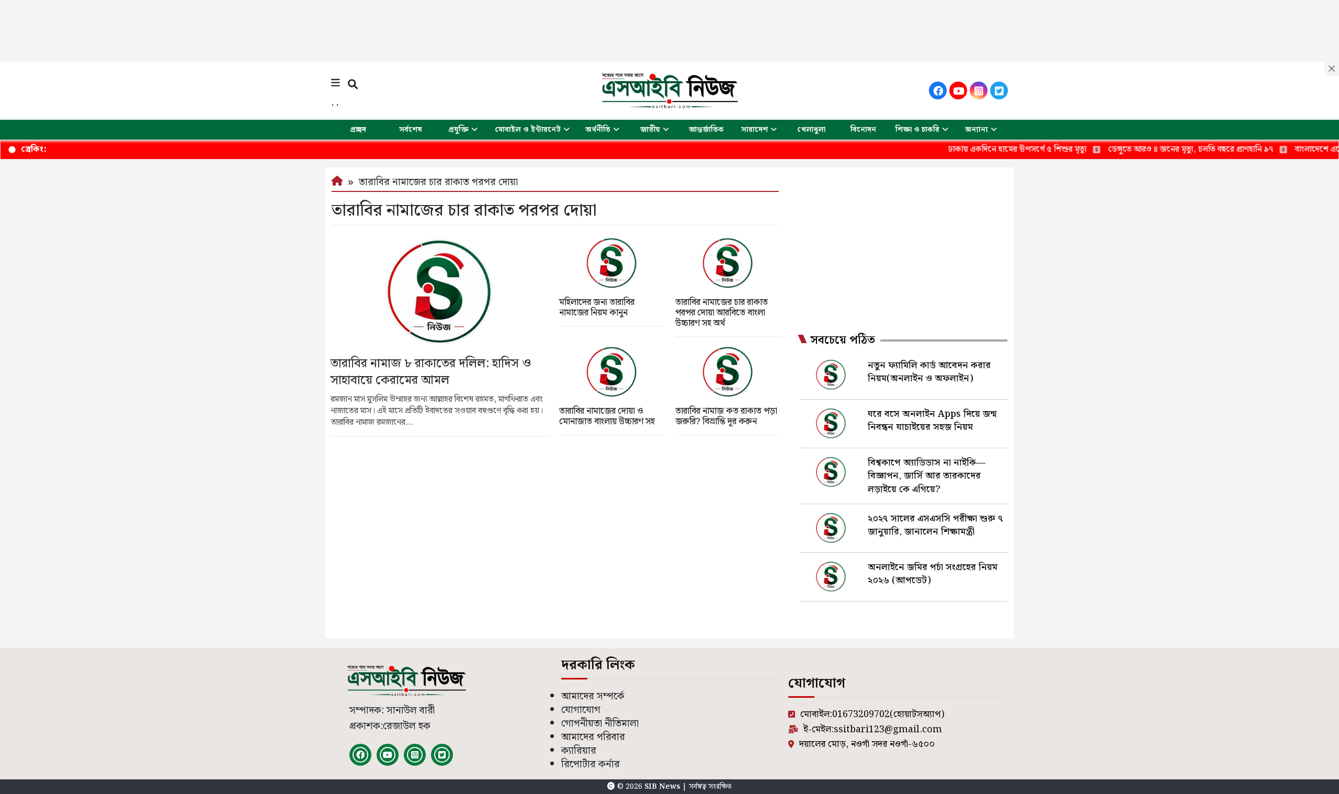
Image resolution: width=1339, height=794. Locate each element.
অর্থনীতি (597, 129)
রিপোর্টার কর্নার (590, 764)
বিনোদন (863, 129)
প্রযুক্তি (458, 129)
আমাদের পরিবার (593, 737)
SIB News (663, 786)
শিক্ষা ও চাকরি (917, 129)
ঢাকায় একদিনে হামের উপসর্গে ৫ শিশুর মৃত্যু (984, 149)
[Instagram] (979, 90)
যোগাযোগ (580, 710)
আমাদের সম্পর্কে (593, 696)
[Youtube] (958, 90)
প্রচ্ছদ (358, 129)
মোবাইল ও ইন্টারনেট (528, 129)
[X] (999, 90)
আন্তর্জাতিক (706, 129)
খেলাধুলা (811, 129)
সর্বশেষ (410, 129)
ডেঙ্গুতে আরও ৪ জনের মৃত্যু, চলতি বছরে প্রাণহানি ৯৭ (1158, 149)
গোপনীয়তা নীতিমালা (600, 724)
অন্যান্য (976, 129)
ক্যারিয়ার (578, 751)
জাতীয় (650, 129)
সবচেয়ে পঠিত (842, 340)
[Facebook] (938, 90)
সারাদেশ (754, 129)
